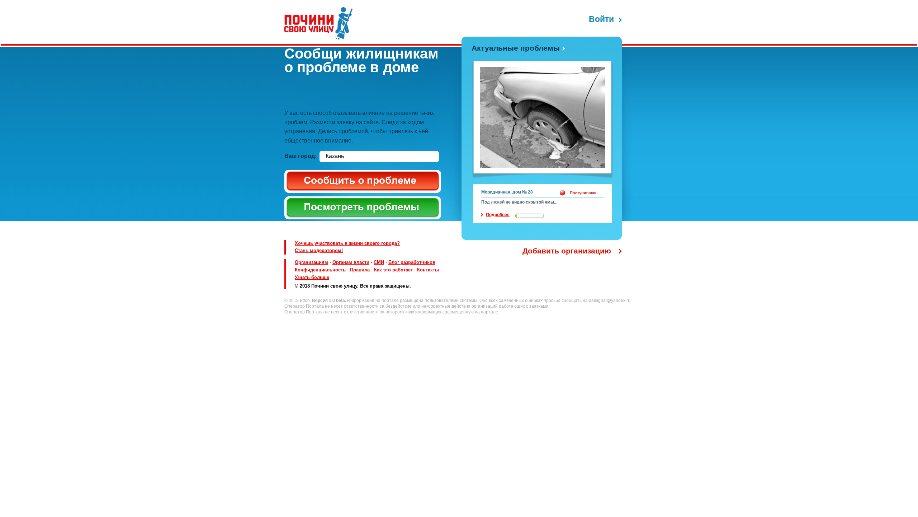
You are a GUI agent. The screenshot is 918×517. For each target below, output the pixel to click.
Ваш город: (300, 156)
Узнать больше (312, 277)
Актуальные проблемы (516, 48)
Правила (360, 270)
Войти (601, 19)
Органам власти (350, 262)
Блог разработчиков (411, 262)
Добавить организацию (566, 251)
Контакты (428, 270)
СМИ (379, 262)
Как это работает (393, 270)
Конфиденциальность (320, 270)
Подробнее (498, 214)
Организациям (311, 262)
